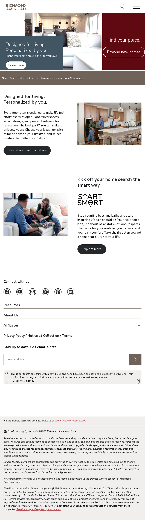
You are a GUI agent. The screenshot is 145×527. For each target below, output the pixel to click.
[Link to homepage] (16, 7)
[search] (123, 7)
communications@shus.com (70, 420)
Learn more (16, 65)
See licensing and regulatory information (38, 509)
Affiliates (11, 326)
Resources (12, 305)
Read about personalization (27, 150)
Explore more (92, 249)
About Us (11, 315)
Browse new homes (124, 52)
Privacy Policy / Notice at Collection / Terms (38, 336)
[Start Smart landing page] (36, 235)
